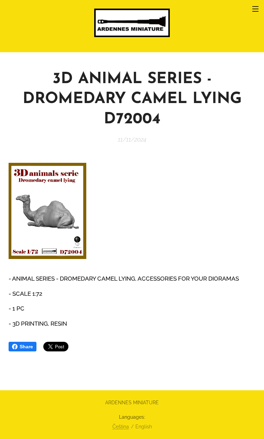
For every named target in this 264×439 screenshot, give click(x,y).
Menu (255, 8)
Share (26, 346)
